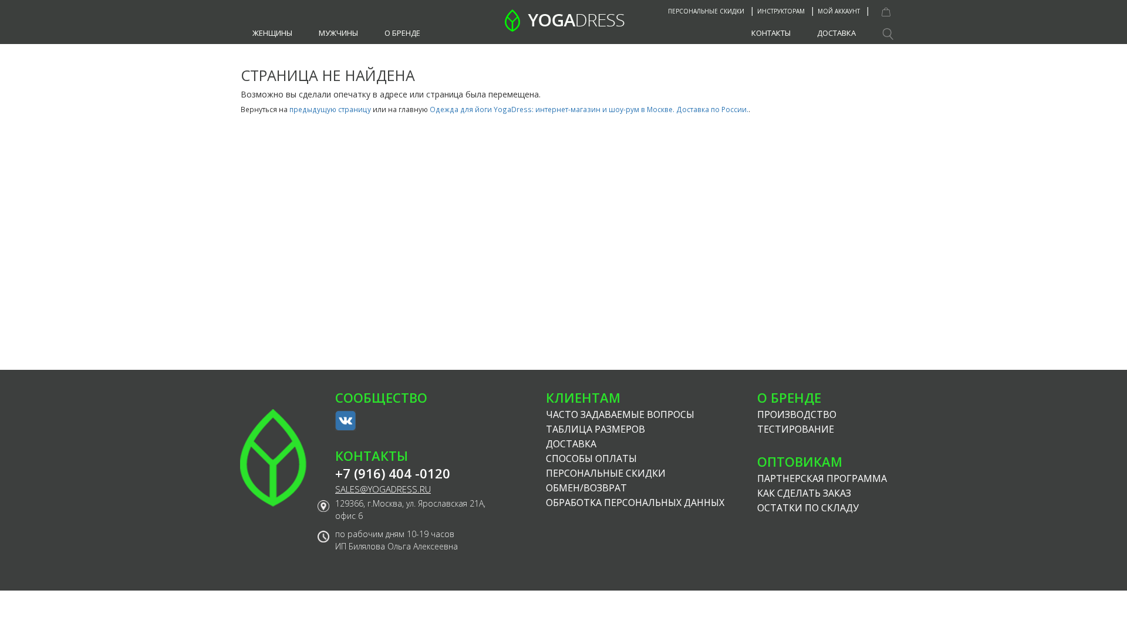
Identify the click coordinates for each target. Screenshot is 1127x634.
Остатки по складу (808, 507)
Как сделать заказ (804, 493)
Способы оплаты (591, 458)
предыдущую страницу (330, 109)
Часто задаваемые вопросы (620, 414)
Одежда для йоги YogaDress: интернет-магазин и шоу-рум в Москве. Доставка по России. (589, 109)
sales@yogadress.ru (383, 489)
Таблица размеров (595, 429)
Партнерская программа (822, 478)
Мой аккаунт (839, 11)
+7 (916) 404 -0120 (392, 473)
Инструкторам (781, 11)
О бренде (402, 33)
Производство (796, 414)
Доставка (836, 33)
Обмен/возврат (586, 487)
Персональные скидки (706, 11)
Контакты (771, 33)
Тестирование (795, 429)
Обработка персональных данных (635, 502)
